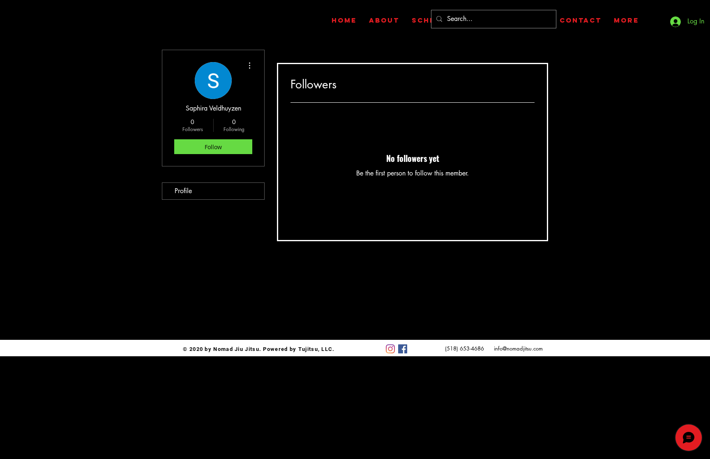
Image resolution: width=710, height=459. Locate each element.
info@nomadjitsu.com (518, 348)
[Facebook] (402, 348)
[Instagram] (390, 348)
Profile (183, 191)
